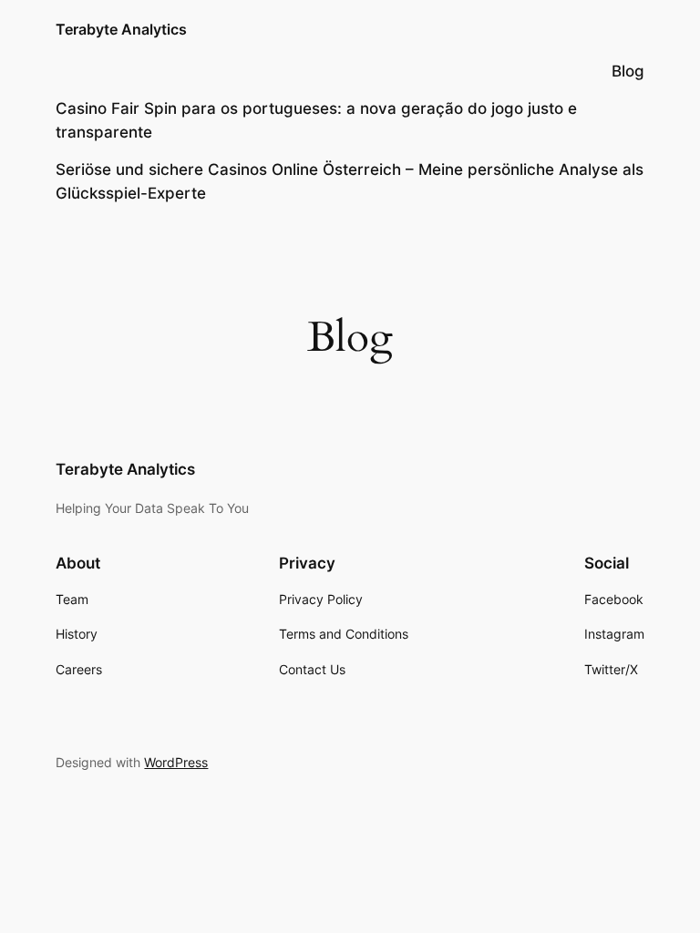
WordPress (176, 762)
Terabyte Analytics (121, 29)
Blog (628, 71)
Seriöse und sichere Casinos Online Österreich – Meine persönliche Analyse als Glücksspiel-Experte (349, 181)
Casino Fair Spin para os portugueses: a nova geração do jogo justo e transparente (316, 120)
